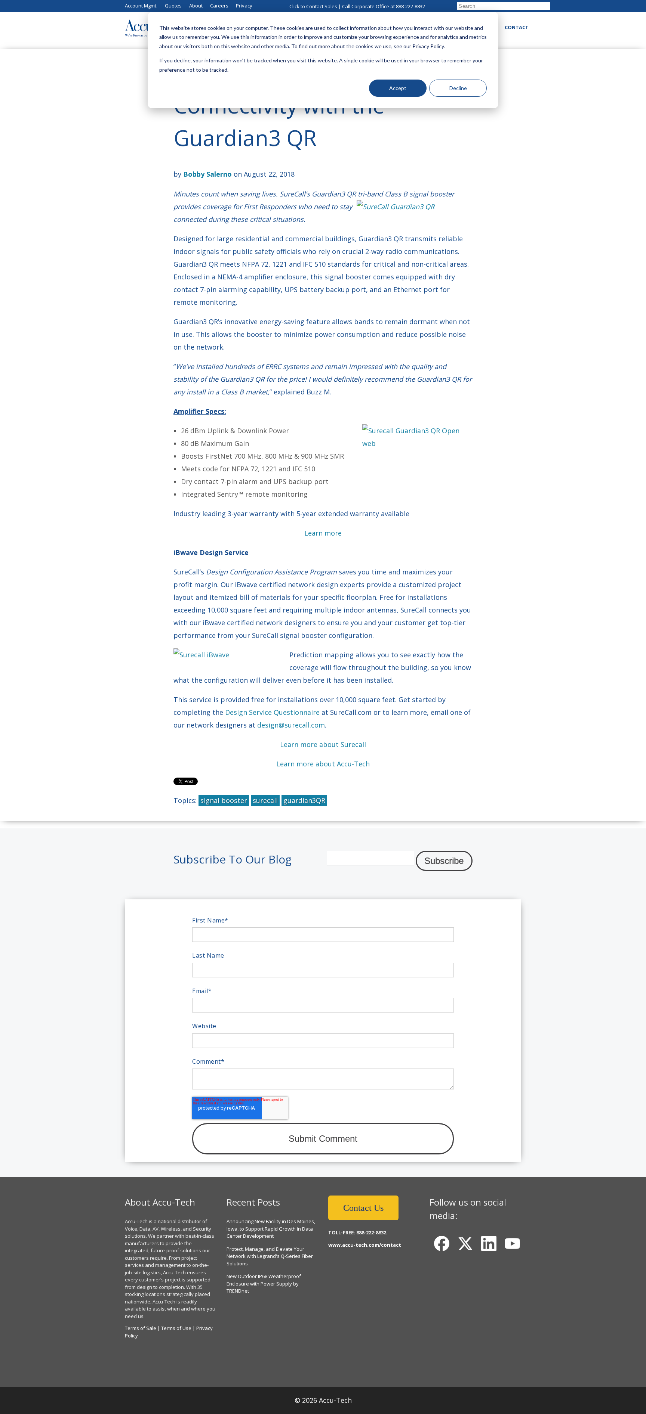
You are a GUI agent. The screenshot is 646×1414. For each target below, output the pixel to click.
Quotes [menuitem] (173, 5)
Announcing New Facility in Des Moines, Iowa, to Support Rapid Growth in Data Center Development (271, 1228)
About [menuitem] (196, 5)
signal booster (223, 800)
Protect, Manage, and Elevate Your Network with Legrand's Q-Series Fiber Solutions (270, 1256)
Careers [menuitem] (219, 5)
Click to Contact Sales (313, 6)
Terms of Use (176, 1328)
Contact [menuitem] (517, 27)
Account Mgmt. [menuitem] (141, 5)
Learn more (323, 532)
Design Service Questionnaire (272, 712)
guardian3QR (304, 800)
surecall (265, 800)
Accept (397, 88)
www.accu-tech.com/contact (364, 1244)
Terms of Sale (140, 1328)
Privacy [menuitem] (244, 5)
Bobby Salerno (207, 174)
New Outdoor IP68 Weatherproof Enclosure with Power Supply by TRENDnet (264, 1283)
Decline (458, 88)
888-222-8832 (410, 6)
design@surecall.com (291, 724)
